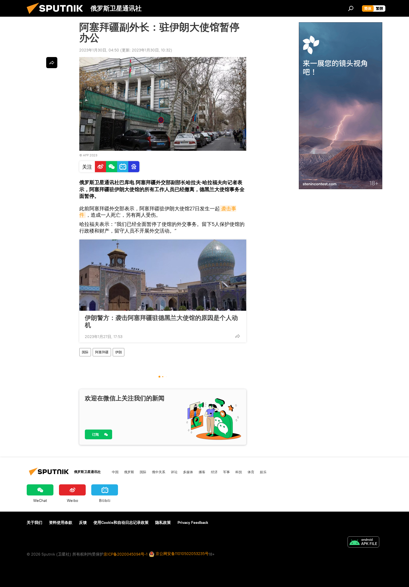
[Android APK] (363, 542)
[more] (237, 336)
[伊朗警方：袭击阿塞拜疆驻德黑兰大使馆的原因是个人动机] (162, 275)
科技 (238, 471)
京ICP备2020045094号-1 (125, 554)
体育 (251, 471)
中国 (115, 471)
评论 (174, 471)
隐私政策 (163, 522)
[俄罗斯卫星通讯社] (57, 15)
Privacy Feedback (193, 522)
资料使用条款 (60, 522)
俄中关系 (158, 471)
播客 (202, 471)
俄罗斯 (129, 471)
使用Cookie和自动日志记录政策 (121, 522)
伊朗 (118, 352)
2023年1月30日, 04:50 (99, 50)
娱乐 (263, 471)
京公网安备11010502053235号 (181, 553)
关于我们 (34, 522)
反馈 (83, 522)
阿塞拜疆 (102, 352)
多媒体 (188, 471)
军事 (226, 471)
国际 (85, 352)
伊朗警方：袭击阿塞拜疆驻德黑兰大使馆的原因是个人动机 (161, 321)
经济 (214, 471)
